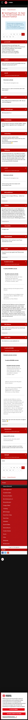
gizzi (5, 97)
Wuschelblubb (8, 236)
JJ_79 (6, 168)
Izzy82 (6, 248)
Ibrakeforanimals (8, 261)
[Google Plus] (8, 553)
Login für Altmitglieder (14, 547)
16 (10, 36)
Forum (11, 2)
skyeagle (6, 454)
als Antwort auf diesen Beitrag (11, 75)
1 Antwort (4, 68)
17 (13, 36)
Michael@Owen (8, 192)
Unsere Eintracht (11, 9)
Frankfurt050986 (9, 348)
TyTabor (6, 205)
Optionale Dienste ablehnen (14, 713)
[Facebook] (3, 553)
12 (20, 34)
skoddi (6, 73)
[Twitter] (5, 553)
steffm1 (6, 59)
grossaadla (7, 41)
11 (17, 34)
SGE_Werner (7, 324)
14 (3, 36)
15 (7, 36)
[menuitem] (14, 486)
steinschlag (7, 133)
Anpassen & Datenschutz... (8, 716)
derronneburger (8, 109)
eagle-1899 (7, 337)
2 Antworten (5, 221)
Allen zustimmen (13, 709)
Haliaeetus (7, 150)
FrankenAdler (8, 120)
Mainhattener (8, 429)
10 (14, 34)
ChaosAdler (7, 225)
